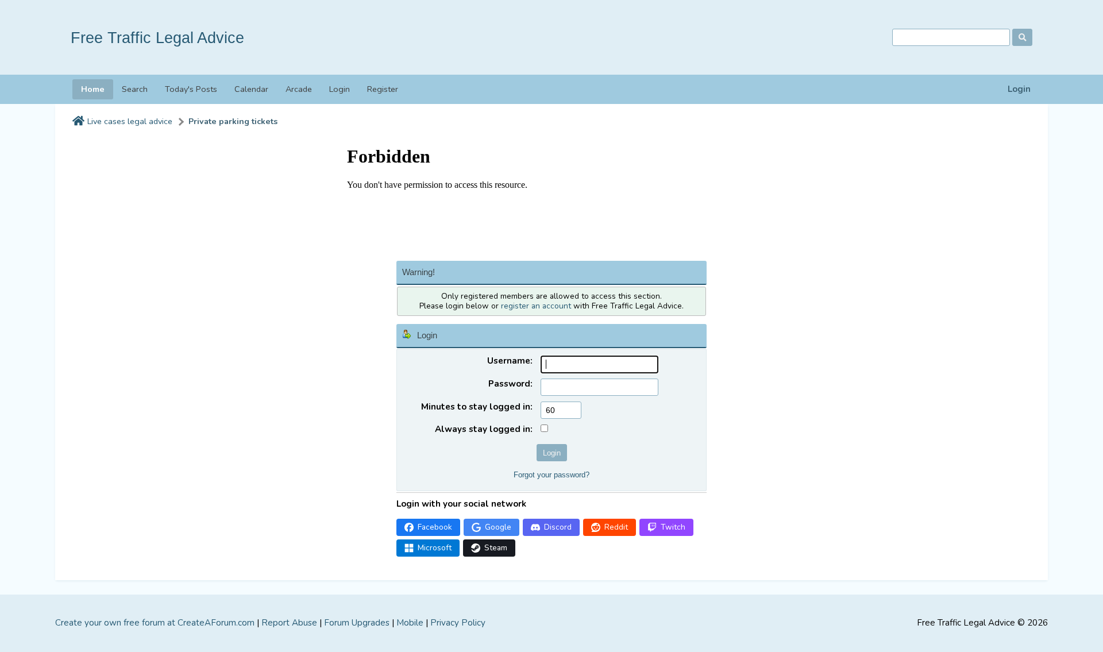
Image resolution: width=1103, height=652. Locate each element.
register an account (536, 305)
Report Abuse (289, 622)
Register (382, 89)
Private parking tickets (232, 121)
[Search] (1022, 37)
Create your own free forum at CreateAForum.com (154, 622)
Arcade (299, 89)
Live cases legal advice (129, 121)
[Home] (78, 121)
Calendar (251, 89)
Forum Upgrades (356, 622)
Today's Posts (191, 89)
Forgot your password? (551, 474)
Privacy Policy (457, 622)
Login (1019, 89)
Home (93, 89)
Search (135, 89)
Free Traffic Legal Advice (157, 38)
